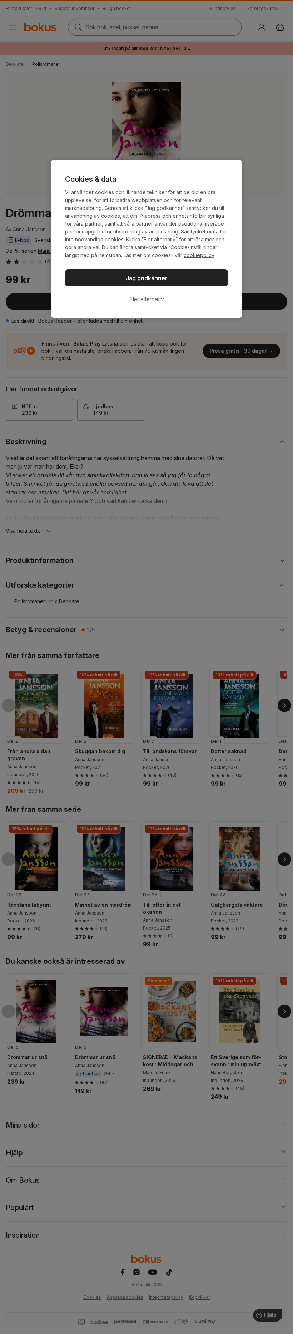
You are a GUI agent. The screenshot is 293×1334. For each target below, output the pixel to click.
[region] (146, 239)
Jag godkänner (147, 278)
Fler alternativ (146, 299)
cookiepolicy (199, 255)
